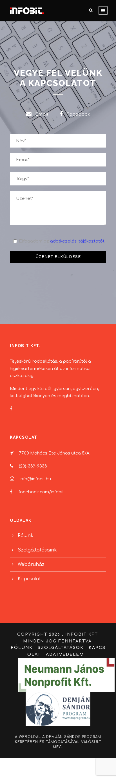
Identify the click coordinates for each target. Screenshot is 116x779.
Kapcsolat (29, 578)
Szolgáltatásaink (37, 550)
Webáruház (31, 564)
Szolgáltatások (61, 648)
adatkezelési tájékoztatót (77, 241)
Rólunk (26, 535)
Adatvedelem (65, 654)
